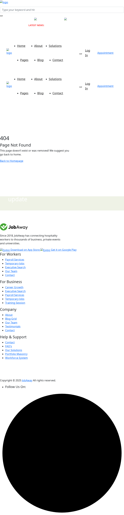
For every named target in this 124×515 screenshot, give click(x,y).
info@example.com (84, 19)
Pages (24, 60)
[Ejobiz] (4, 2)
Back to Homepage (11, 161)
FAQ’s (8, 346)
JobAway (27, 380)
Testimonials (13, 326)
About (38, 46)
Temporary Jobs (14, 263)
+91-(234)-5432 (51, 19)
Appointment (105, 53)
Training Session (15, 303)
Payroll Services (14, 259)
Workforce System (16, 358)
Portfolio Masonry (16, 354)
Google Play (64, 250)
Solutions (55, 46)
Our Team (11, 271)
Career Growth (14, 287)
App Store (25, 250)
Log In (87, 52)
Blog (40, 60)
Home (21, 46)
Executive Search (15, 267)
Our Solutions (13, 350)
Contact (57, 60)
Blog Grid (11, 318)
